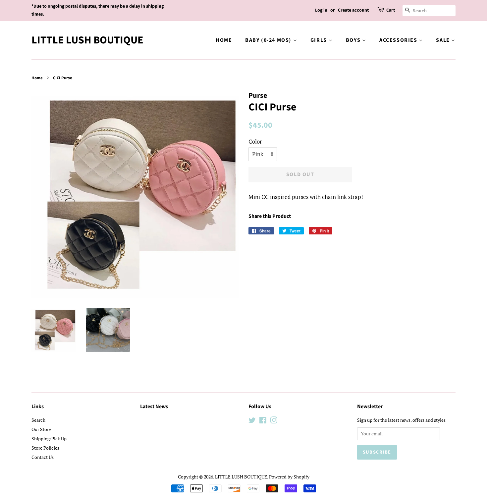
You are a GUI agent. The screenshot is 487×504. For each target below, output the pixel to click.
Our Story (41, 429)
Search (38, 420)
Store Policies (45, 448)
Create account (353, 10)
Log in (321, 10)
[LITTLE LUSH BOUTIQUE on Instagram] (273, 421)
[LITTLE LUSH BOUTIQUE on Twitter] (252, 421)
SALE (443, 40)
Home (224, 40)
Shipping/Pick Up (49, 438)
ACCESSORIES (399, 40)
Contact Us (42, 457)
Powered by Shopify (289, 476)
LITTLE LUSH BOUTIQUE (87, 40)
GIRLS (319, 40)
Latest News (154, 406)
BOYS (354, 40)
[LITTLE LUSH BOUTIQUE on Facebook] (263, 421)
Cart (390, 10)
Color (255, 141)
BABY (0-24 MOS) (269, 40)
